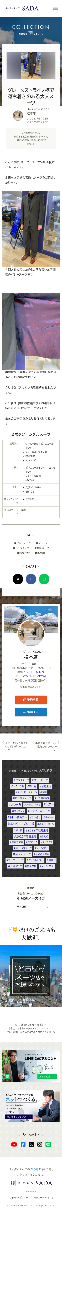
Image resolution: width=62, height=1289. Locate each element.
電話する (32, 712)
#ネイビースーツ (46, 824)
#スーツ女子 (41, 848)
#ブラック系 (17, 786)
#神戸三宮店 (16, 842)
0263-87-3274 (34, 676)
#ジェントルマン (35, 860)
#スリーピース (40, 780)
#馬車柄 (40, 553)
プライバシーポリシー (17, 1198)
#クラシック (32, 842)
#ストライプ (46, 842)
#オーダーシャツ (15, 860)
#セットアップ (15, 866)
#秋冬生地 (23, 553)
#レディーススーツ (38, 811)
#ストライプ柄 (21, 548)
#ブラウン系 (18, 811)
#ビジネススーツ (22, 798)
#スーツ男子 (46, 866)
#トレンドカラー (17, 817)
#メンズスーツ (22, 854)
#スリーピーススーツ (26, 792)
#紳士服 (31, 786)
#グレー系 (42, 543)
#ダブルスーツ (21, 780)
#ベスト (49, 804)
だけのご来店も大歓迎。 (31, 933)
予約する (32, 699)
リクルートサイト (42, 1198)
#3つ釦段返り (42, 798)
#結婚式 (51, 860)
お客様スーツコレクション (22, 771)
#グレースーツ (22, 543)
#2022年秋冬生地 (36, 830)
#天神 (43, 792)
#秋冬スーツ (41, 548)
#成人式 (43, 836)
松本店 (31, 655)
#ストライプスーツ (23, 848)
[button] (55, 8)
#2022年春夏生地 (25, 836)
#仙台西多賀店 (41, 854)
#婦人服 (18, 830)
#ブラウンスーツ (32, 805)
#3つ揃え (35, 817)
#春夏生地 (31, 866)
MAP (39, 672)
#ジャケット (49, 817)
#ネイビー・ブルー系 (20, 823)
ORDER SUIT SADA (25, 1205)
